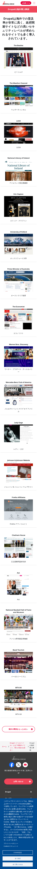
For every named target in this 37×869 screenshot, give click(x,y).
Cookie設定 (18, 852)
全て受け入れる (18, 864)
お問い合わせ (18, 781)
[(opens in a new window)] (18, 57)
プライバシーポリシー (11, 843)
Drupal (8, 792)
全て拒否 (18, 858)
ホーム (4, 746)
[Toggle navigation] (34, 3)
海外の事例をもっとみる (18, 729)
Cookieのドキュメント (11, 846)
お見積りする (26, 3)
